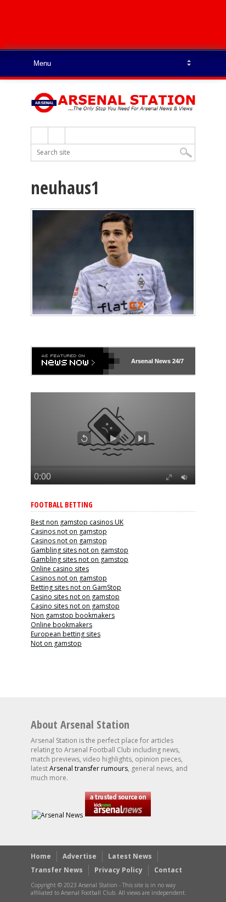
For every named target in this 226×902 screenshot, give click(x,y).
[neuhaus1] (113, 313)
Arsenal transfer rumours (88, 768)
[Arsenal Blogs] (118, 815)
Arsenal (142, 361)
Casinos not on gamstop (69, 531)
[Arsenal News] (57, 815)
